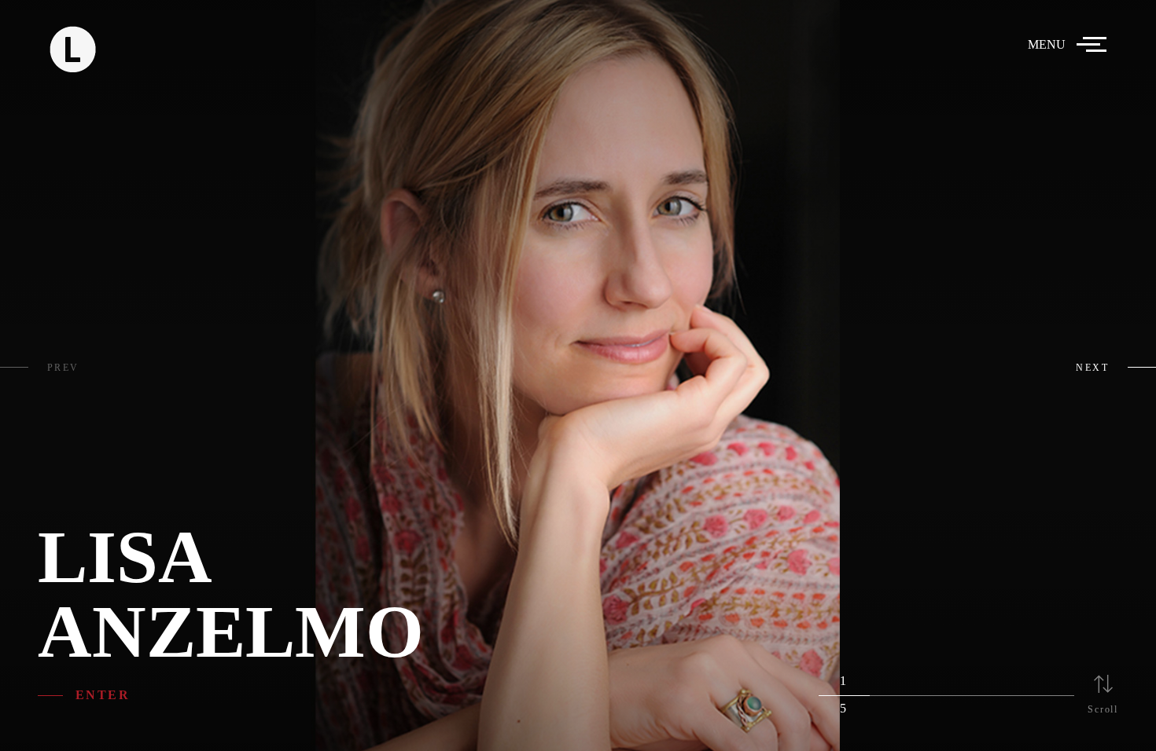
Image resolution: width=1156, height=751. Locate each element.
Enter (102, 695)
